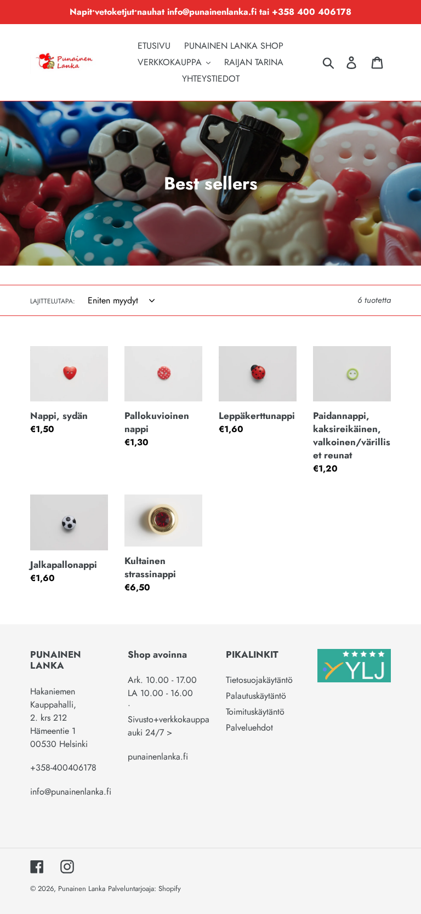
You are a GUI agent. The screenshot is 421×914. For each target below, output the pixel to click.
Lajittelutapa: (52, 301)
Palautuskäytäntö (256, 695)
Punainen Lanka (81, 888)
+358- (41, 767)
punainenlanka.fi (158, 756)
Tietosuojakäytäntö (259, 680)
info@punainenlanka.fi (70, 791)
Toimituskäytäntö (255, 711)
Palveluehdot (249, 727)
